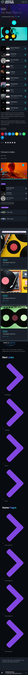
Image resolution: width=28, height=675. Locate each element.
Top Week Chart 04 (9, 298)
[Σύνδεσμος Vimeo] (8, 2)
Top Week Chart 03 (9, 262)
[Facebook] (3, 667)
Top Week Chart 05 (9, 334)
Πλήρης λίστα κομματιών (7, 203)
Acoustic (4, 172)
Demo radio (4, 158)
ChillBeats (5, 175)
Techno (3, 9)
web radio (3, 155)
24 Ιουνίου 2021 (6, 16)
